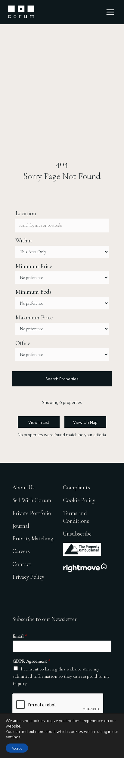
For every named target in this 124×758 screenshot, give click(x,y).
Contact (21, 564)
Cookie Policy (79, 500)
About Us (23, 487)
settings (13, 737)
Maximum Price (34, 317)
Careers (21, 551)
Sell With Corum (31, 500)
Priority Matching (32, 538)
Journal (20, 525)
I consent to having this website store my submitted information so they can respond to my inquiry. (61, 676)
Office (22, 343)
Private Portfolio (31, 513)
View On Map (85, 422)
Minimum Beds (33, 292)
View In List (38, 422)
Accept (17, 748)
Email (20, 636)
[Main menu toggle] (110, 12)
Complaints (76, 487)
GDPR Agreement (31, 661)
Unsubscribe (77, 533)
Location (25, 213)
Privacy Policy (28, 576)
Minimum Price (33, 266)
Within (23, 240)
